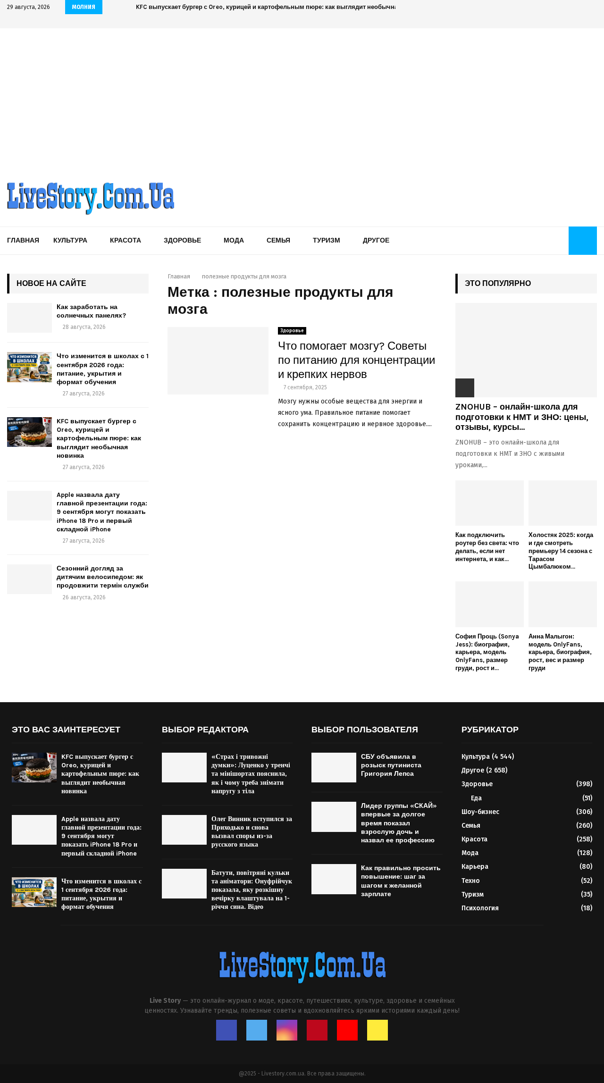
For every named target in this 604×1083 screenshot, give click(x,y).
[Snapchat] (377, 1030)
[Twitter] (256, 1030)
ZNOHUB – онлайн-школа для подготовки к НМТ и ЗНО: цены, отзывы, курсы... (521, 417)
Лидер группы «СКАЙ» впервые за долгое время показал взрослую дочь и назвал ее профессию (399, 823)
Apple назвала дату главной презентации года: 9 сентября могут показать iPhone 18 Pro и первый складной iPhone (102, 512)
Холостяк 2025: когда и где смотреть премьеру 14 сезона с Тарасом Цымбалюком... (560, 550)
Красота (125, 240)
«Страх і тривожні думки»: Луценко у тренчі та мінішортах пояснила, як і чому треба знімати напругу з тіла (250, 774)
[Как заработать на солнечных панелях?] (29, 318)
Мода (234, 240)
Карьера (474, 867)
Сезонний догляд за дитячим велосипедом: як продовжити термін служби (103, 576)
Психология (480, 908)
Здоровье (182, 240)
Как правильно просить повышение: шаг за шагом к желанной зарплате (401, 881)
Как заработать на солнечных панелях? (91, 311)
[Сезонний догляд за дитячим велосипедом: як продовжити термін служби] (29, 579)
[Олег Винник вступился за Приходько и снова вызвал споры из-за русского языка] (184, 830)
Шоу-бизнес (480, 812)
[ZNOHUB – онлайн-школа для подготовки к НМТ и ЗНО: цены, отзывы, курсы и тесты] (526, 350)
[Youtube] (347, 1030)
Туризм (326, 240)
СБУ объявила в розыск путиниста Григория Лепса (391, 765)
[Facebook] (226, 1030)
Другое (376, 240)
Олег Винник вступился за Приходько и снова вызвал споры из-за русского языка (251, 832)
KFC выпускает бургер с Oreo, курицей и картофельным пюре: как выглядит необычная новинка (282, 6)
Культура (70, 240)
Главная (23, 240)
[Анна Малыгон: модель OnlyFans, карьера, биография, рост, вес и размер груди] (562, 604)
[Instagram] (287, 1030)
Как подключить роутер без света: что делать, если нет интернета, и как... (487, 546)
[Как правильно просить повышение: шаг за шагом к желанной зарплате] (333, 879)
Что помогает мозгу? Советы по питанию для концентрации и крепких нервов (356, 360)
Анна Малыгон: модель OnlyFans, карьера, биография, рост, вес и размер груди (560, 652)
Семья (278, 240)
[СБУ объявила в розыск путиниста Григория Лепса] (333, 767)
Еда (476, 798)
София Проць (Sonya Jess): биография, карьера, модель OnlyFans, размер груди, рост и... (487, 652)
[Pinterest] (317, 1030)
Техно (470, 881)
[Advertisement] (302, 99)
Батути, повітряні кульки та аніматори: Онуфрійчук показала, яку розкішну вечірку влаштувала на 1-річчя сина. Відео (251, 890)
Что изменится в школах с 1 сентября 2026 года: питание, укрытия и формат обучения (103, 369)
